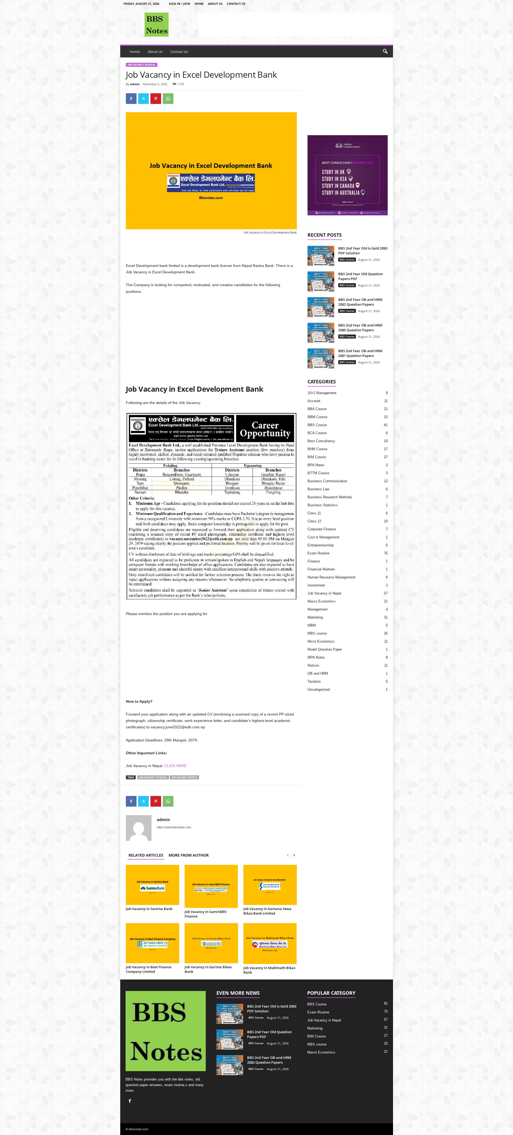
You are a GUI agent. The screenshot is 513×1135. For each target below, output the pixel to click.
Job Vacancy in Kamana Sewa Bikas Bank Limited (267, 911)
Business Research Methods (330, 497)
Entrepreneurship (321, 545)
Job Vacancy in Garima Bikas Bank (208, 969)
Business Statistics (323, 505)
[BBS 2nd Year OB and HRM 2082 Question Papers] (321, 307)
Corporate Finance (322, 529)
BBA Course (317, 409)
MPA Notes (316, 657)
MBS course (317, 633)
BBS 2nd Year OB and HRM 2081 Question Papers (360, 353)
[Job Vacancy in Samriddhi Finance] (211, 886)
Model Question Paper (325, 649)
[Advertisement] (296, 25)
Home (199, 4)
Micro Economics (321, 641)
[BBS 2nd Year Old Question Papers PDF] (321, 281)
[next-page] (294, 855)
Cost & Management (323, 537)
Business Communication (327, 481)
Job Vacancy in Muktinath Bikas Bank (269, 970)
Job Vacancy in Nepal (142, 65)
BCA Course (317, 433)
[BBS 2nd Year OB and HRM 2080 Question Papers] (321, 333)
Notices (313, 665)
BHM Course (317, 449)
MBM (312, 625)
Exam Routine (318, 553)
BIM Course (317, 457)
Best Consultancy (321, 441)
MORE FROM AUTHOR (189, 855)
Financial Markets (321, 569)
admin (134, 84)
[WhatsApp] (168, 98)
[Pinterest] (155, 98)
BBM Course (317, 417)
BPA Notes (316, 465)
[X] (143, 98)
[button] (385, 51)
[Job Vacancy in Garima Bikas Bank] (211, 943)
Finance (314, 561)
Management (318, 609)
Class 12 (314, 521)
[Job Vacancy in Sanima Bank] (152, 885)
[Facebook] (131, 98)
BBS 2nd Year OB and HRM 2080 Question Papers (360, 327)
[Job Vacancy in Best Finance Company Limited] (152, 943)
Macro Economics (322, 601)
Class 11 (314, 513)
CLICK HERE (175, 766)
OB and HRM (318, 673)
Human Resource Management (331, 577)
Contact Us (236, 4)
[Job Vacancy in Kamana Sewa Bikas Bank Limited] (270, 885)
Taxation (314, 681)
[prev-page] (287, 855)
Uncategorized (319, 689)
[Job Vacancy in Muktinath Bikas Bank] (270, 943)
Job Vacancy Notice (184, 777)
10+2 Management (322, 393)
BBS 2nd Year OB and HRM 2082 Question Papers (360, 302)
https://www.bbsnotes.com (174, 827)
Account (314, 401)
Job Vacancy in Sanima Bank (149, 908)
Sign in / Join (179, 4)
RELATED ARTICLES (146, 855)
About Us (215, 4)
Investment (316, 585)
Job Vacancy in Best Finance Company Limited (148, 969)
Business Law (318, 489)
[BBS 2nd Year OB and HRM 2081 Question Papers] (321, 358)
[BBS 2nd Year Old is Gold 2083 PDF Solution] (321, 256)
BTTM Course (318, 473)
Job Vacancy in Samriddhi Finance (206, 914)
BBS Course (347, 259)
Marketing (315, 617)
